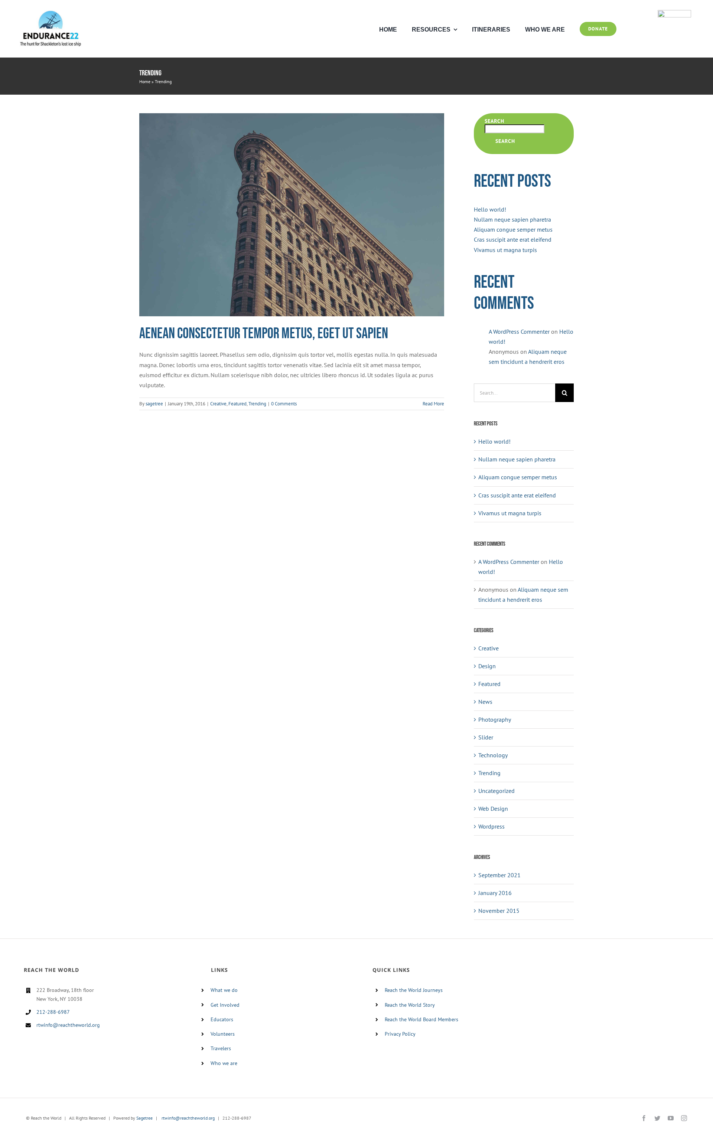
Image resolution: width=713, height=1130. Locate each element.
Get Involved (225, 1005)
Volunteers (223, 1034)
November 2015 (499, 910)
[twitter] (657, 1118)
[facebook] (644, 1118)
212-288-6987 (53, 1012)
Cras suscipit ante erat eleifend (512, 239)
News (485, 701)
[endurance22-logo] (50, 13)
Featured (237, 404)
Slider (485, 737)
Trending (257, 404)
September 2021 (499, 875)
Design (487, 666)
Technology (493, 755)
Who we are (224, 1063)
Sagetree (144, 1118)
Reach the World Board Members (421, 1019)
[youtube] (671, 1118)
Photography (494, 719)
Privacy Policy (400, 1034)
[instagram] (684, 1118)
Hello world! (490, 209)
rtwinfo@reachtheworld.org (68, 1025)
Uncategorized (496, 790)
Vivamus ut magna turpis (505, 250)
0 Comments (284, 404)
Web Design (493, 808)
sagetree (154, 404)
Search (494, 121)
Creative (218, 404)
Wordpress (491, 826)
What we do (224, 990)
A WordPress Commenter (519, 331)
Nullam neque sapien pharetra (512, 219)
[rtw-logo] (674, 13)
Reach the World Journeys (414, 990)
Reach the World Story (410, 1005)
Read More (433, 404)
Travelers (221, 1048)
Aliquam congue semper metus (513, 229)
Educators (222, 1019)
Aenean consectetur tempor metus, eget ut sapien (263, 334)
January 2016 (495, 893)
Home (144, 81)
